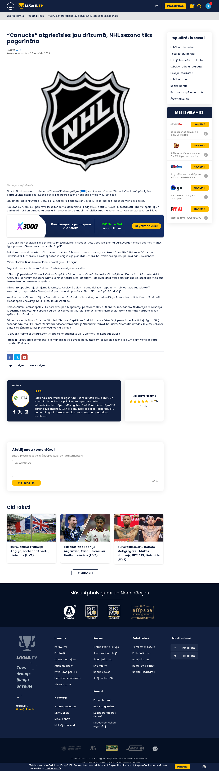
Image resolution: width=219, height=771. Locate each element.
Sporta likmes (15, 15)
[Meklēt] (200, 6)
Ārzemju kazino (180, 98)
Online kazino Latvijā (106, 647)
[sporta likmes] (26, 647)
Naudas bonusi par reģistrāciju (105, 724)
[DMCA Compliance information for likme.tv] (135, 749)
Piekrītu (182, 766)
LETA (18, 50)
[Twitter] (17, 357)
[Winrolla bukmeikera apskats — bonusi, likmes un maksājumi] (206, 176)
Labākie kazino (180, 79)
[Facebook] (10, 357)
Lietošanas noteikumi (68, 678)
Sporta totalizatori (143, 672)
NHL (83, 191)
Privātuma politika (66, 672)
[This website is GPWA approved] (111, 749)
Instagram (188, 648)
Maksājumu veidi (65, 725)
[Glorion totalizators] (206, 133)
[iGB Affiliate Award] (70, 612)
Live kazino (100, 665)
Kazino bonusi (179, 86)
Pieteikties (175, 6)
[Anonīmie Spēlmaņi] (93, 749)
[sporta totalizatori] (26, 680)
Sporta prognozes (66, 706)
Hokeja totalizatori (182, 73)
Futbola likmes (141, 653)
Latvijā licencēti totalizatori (187, 60)
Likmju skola (62, 712)
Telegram (189, 656)
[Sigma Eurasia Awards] (91, 612)
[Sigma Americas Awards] (114, 612)
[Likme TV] (32, 6)
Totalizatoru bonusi (183, 54)
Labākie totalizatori (182, 47)
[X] (20, 412)
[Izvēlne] (10, 6)
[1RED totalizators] (206, 218)
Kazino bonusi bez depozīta (104, 714)
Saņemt (199, 124)
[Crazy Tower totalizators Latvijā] (206, 154)
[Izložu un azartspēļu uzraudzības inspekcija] (71, 749)
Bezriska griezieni (103, 706)
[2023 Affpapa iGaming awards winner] (142, 612)
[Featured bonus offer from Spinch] (192, 6)
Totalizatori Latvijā (143, 647)
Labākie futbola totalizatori (187, 66)
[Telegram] (208, 6)
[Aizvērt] (204, 766)
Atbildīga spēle (64, 665)
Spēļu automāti (103, 678)
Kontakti (60, 653)
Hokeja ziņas (37, 365)
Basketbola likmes (143, 665)
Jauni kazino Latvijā (105, 653)
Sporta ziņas (36, 15)
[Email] (24, 357)
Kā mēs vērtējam (65, 659)
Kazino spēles (101, 672)
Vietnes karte (63, 684)
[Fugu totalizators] (206, 197)
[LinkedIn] (26, 412)
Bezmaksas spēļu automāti (187, 92)
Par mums (61, 647)
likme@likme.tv (25, 709)
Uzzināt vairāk (53, 768)
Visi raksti (85, 572)
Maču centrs (62, 719)
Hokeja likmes (140, 659)
